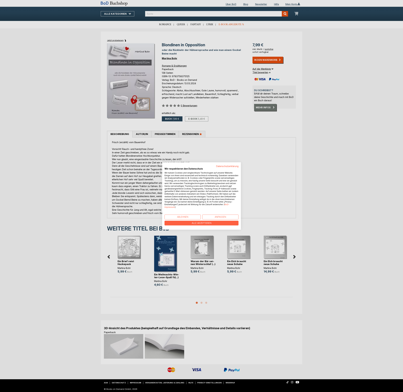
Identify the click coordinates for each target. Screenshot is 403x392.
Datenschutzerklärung (227, 166)
